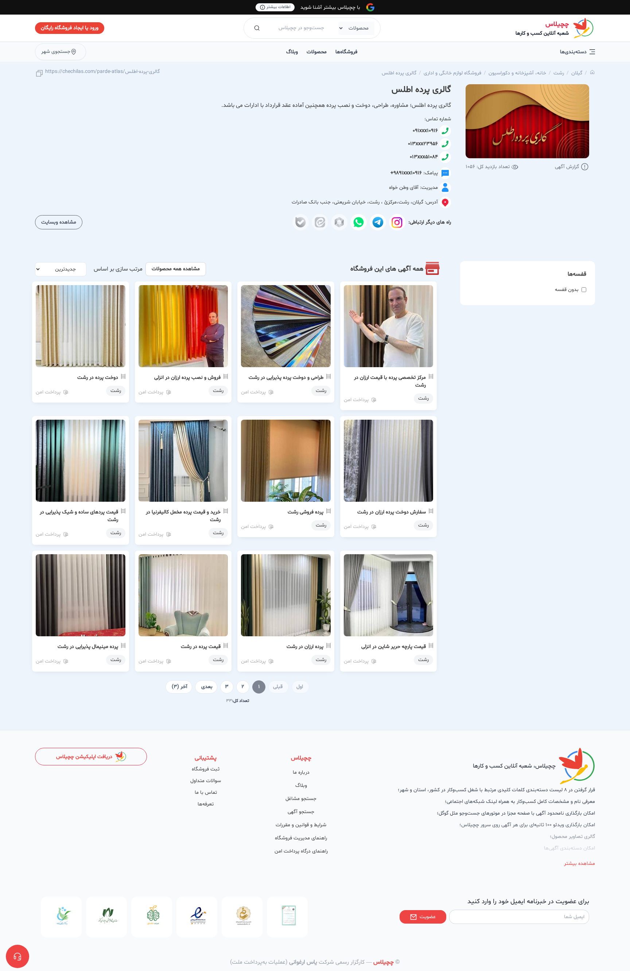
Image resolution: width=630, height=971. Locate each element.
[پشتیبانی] (17, 956)
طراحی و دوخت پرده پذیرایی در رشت (286, 377)
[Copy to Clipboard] (39, 74)
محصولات (317, 51)
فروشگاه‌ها (346, 51)
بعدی (207, 686)
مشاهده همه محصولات (176, 268)
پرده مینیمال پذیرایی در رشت (88, 646)
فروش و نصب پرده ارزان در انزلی (187, 377)
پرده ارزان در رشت (305, 646)
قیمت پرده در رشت (201, 646)
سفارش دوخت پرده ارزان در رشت (391, 512)
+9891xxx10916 (406, 173)
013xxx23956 (423, 143)
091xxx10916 (425, 130)
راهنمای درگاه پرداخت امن (301, 851)
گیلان (576, 73)
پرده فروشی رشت (305, 512)
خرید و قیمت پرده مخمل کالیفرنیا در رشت (183, 516)
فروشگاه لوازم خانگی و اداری (452, 73)
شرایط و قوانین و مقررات (301, 825)
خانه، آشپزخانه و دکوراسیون (517, 73)
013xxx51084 (424, 157)
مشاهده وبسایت (58, 222)
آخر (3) (179, 686)
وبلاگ (292, 51)
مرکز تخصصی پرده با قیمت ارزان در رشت (390, 381)
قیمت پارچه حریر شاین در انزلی (393, 646)
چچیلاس (557, 24)
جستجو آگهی (301, 811)
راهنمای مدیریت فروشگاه (301, 838)
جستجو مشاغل (300, 798)
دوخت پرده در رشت (97, 377)
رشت (558, 73)
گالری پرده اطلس (399, 73)
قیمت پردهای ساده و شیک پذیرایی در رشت (79, 516)
